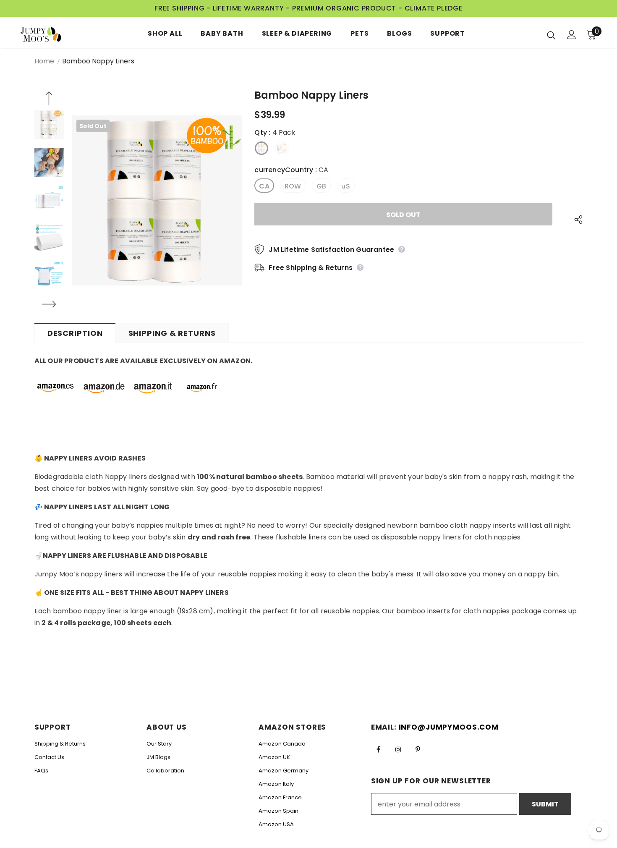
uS (345, 186)
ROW (293, 186)
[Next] (49, 305)
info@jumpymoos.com (449, 727)
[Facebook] (378, 749)
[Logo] (46, 34)
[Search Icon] (551, 35)
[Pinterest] (418, 749)
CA (264, 186)
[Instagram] (398, 749)
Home (44, 61)
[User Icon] (571, 34)
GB (321, 186)
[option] (157, 200)
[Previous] (49, 99)
